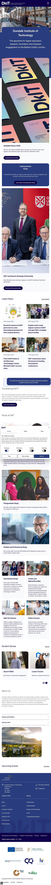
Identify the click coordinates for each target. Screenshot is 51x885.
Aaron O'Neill (8, 672)
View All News (45, 299)
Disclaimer (20, 882)
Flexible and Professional (33, 809)
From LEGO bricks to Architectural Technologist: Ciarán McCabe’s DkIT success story (13, 363)
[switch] (19, 451)
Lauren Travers (37, 672)
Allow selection (25, 456)
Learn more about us (9, 404)
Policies (37, 835)
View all (47, 646)
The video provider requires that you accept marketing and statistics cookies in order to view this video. (29, 381)
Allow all (42, 456)
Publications (44, 835)
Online (28, 813)
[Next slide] (46, 683)
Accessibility (5, 882)
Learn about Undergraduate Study (25, 182)
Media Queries (6, 824)
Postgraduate (30, 802)
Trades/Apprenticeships (33, 816)
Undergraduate (30, 805)
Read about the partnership (13, 288)
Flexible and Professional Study (15, 547)
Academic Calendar (7, 809)
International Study (11, 579)
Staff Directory (6, 820)
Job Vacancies (6, 813)
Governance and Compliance (10, 835)
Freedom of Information (26, 835)
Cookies (12, 882)
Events (4, 805)
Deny (9, 456)
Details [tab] (25, 431)
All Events (46, 766)
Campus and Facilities (8, 717)
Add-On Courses (10, 618)
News (3, 802)
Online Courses (34, 618)
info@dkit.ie (41, 788)
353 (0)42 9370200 (43, 785)
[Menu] (48, 3)
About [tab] (42, 431)
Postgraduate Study (11, 503)
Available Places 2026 (11, 158)
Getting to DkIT (6, 722)
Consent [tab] (9, 431)
